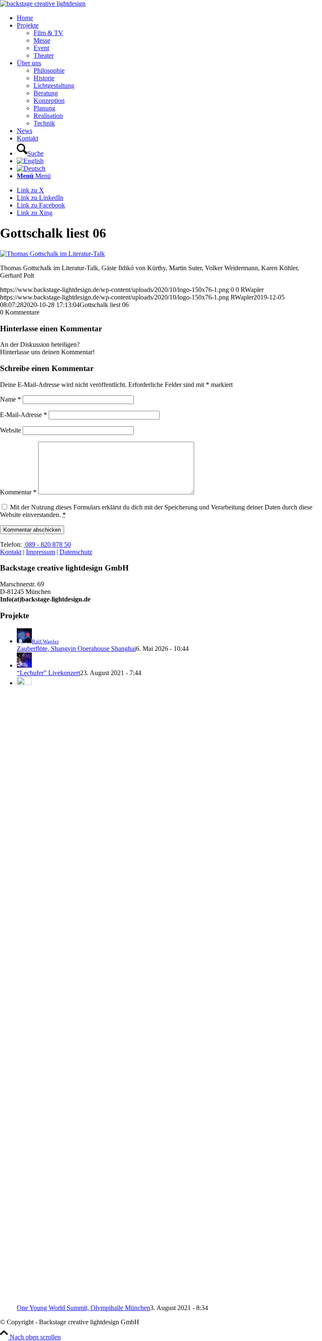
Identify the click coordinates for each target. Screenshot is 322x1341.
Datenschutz (76, 551)
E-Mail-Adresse (23, 414)
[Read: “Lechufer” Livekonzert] (24, 665)
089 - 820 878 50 (47, 544)
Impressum (40, 551)
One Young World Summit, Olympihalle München (83, 1307)
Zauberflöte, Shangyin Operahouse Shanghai (76, 648)
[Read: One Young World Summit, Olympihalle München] (24, 682)
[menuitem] (169, 18)
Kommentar (18, 492)
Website (10, 430)
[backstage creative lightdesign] (43, 3)
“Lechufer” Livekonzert (48, 672)
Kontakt (10, 551)
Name (10, 399)
